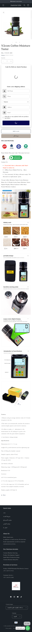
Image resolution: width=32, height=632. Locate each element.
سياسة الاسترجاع (7, 520)
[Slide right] (19, 42)
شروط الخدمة (6, 516)
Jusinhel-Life (10, 626)
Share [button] (4, 495)
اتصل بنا (5, 528)
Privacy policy (9, 628)
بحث (4, 513)
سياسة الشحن (6, 524)
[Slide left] (12, 42)
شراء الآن (16, 136)
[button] (3, 5)
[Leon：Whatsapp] (15, 160)
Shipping (3, 55)
